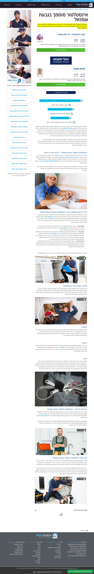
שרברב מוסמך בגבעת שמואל (19, 169)
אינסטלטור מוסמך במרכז (67, 9)
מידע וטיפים (7, 5)
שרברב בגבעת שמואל (19, 137)
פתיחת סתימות (54, 161)
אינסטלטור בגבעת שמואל (19, 100)
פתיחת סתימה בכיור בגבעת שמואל (19, 121)
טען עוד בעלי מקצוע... (60, 92)
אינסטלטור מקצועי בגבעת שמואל (19, 127)
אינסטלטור (69, 5)
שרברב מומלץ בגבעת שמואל (19, 153)
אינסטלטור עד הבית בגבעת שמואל (19, 132)
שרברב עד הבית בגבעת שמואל (19, 158)
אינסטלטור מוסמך (79, 9)
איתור (82, 365)
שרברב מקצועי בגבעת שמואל (19, 164)
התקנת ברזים (45, 161)
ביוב (75, 157)
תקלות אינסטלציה (31, 5)
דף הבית (86, 9)
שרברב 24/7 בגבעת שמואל (19, 143)
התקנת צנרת (63, 228)
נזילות (56, 126)
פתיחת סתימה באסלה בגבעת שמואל (19, 111)
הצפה (40, 237)
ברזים (71, 157)
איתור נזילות (59, 5)
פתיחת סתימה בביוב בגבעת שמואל (19, 148)
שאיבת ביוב (53, 234)
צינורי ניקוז (62, 157)
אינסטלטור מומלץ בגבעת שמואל (19, 106)
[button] (35, 510)
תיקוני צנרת (44, 416)
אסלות (62, 347)
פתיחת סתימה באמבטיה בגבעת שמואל (19, 116)
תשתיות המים (48, 217)
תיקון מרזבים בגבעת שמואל (19, 90)
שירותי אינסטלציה (67, 128)
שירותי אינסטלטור (45, 5)
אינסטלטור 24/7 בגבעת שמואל (19, 95)
